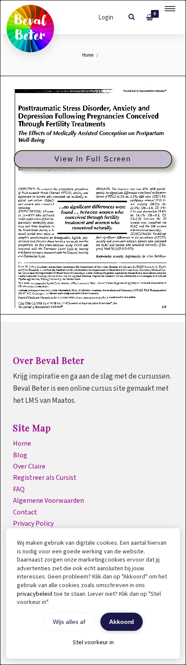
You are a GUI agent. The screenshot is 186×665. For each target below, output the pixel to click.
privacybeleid (34, 594)
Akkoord (121, 621)
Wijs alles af (69, 621)
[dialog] (93, 332)
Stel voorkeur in (93, 642)
